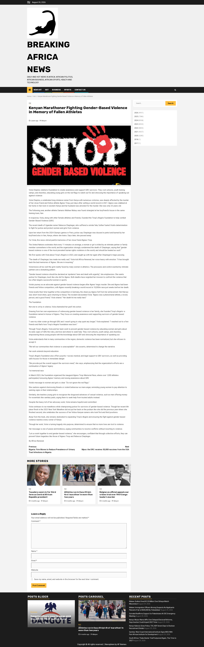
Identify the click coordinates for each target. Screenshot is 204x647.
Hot (47, 90)
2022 (136, 128)
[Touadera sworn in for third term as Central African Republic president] (43, 475)
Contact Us (80, 90)
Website (34, 570)
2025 (136, 116)
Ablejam (44, 121)
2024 (136, 120)
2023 (136, 124)
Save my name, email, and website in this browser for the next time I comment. (66, 579)
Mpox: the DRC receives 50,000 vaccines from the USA (105, 448)
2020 (136, 136)
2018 (136, 139)
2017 (136, 143)
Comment (35, 521)
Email (34, 560)
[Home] (29, 90)
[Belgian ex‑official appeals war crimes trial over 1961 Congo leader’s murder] (114, 475)
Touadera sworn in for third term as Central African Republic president (42, 494)
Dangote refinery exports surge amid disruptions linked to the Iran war (51, 617)
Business (56, 90)
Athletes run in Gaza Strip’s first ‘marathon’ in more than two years (78, 494)
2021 (136, 132)
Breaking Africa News (48, 57)
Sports (67, 90)
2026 (136, 113)
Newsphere (109, 644)
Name (34, 551)
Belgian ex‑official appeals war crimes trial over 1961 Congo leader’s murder (114, 494)
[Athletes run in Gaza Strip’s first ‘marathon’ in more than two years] (79, 475)
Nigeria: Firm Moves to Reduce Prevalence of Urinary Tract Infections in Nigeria (52, 449)
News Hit (38, 90)
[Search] (175, 90)
